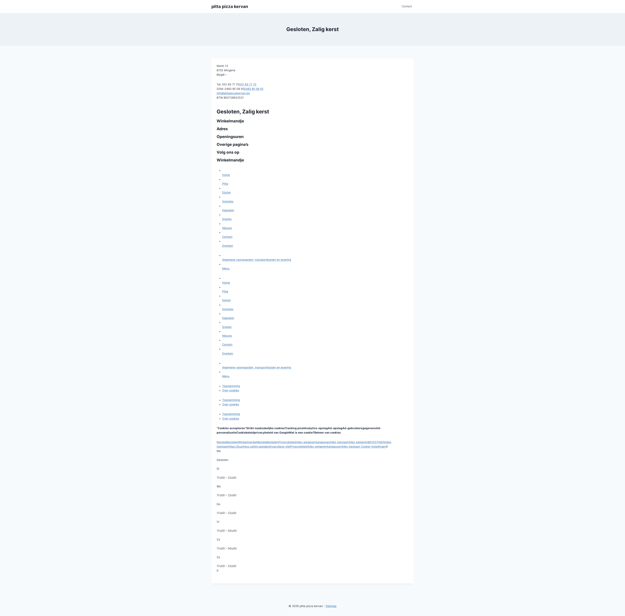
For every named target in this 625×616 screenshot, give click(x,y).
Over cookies (230, 390)
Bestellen (232, 442)
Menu (225, 268)
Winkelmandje (247, 442)
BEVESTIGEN (376, 442)
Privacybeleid (287, 442)
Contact (407, 6)
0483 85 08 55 (253, 88)
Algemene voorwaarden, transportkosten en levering (256, 259)
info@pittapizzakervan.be (233, 93)
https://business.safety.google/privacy (253, 446)
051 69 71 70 (247, 84)
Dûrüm (226, 192)
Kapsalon (228, 210)
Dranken (227, 245)
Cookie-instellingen (373, 446)
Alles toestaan (339, 442)
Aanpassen (322, 442)
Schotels (227, 201)
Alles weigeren (305, 442)
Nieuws (227, 228)
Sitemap (331, 606)
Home (226, 175)
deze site (284, 446)
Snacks (227, 219)
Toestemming (231, 386)
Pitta (225, 183)
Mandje (221, 442)
